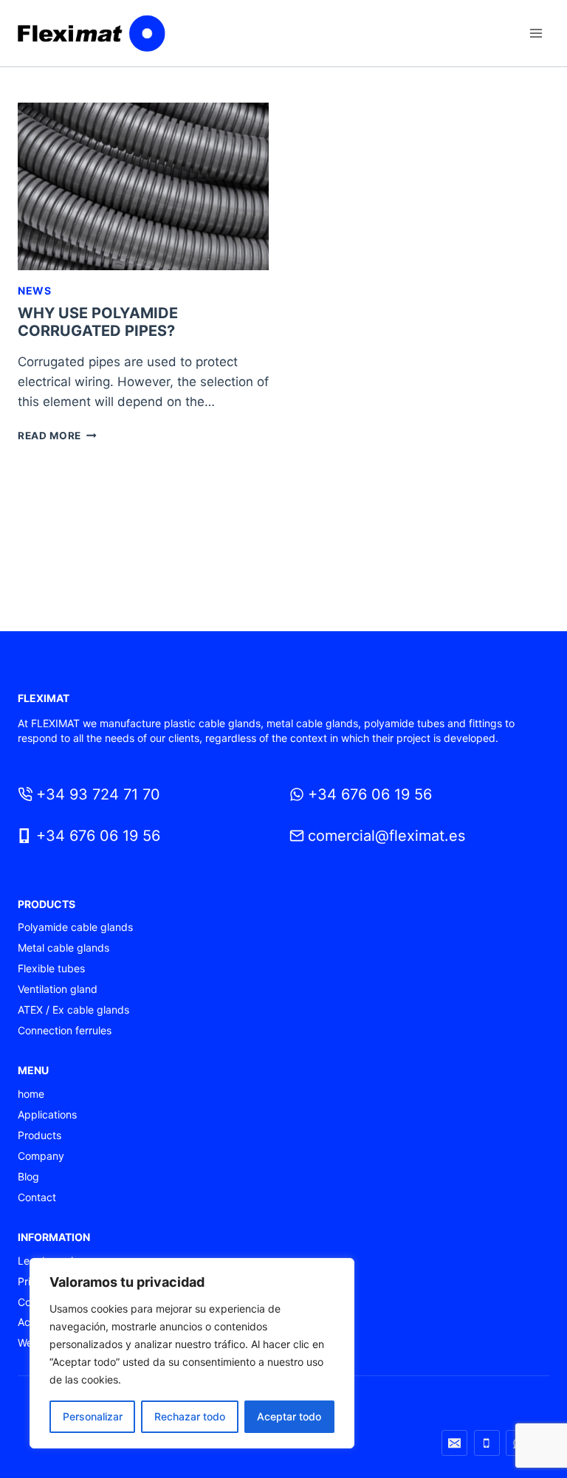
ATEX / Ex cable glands (73, 1009)
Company (41, 1155)
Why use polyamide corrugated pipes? (98, 322)
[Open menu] (535, 32)
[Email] (454, 1443)
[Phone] (487, 1443)
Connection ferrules (64, 1030)
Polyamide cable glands (75, 927)
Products (39, 1135)
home (31, 1093)
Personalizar (93, 1416)
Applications (47, 1114)
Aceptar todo (289, 1416)
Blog (28, 1176)
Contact (37, 1197)
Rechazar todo (189, 1416)
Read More (57, 435)
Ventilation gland (57, 989)
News (35, 290)
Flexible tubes (51, 968)
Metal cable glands (63, 947)
